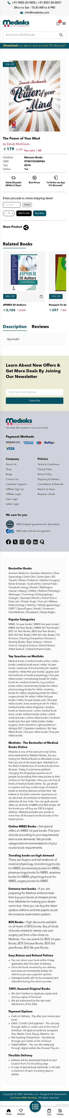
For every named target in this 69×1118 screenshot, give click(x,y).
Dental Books (46, 645)
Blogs (9, 474)
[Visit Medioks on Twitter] (15, 542)
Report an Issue (46, 489)
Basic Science (34, 642)
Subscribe (34, 400)
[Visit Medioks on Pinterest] (28, 542)
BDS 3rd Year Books (19, 635)
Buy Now (39, 213)
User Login (12, 499)
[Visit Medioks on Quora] (42, 542)
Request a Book (46, 494)
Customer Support (16, 484)
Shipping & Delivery (48, 479)
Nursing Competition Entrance (37, 638)
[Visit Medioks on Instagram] (22, 542)
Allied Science (16, 649)
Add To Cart (24, 213)
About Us (11, 464)
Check (27, 205)
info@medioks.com (37, 12)
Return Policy (45, 474)
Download (10, 45)
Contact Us (12, 479)
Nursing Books (16, 642)
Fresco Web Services (25, 1098)
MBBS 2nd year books (45, 624)
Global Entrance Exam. (38, 649)
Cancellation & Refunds (50, 484)
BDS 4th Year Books (43, 635)
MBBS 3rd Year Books (20, 628)
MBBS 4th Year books (46, 628)
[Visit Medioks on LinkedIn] (35, 542)
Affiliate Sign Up (15, 489)
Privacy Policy (45, 469)
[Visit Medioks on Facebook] (8, 542)
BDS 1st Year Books (19, 631)
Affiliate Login (13, 494)
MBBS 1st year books (20, 624)
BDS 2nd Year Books (43, 631)
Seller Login (12, 504)
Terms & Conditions (48, 464)
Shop (9, 469)
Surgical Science (27, 645)
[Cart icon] (41, 296)
